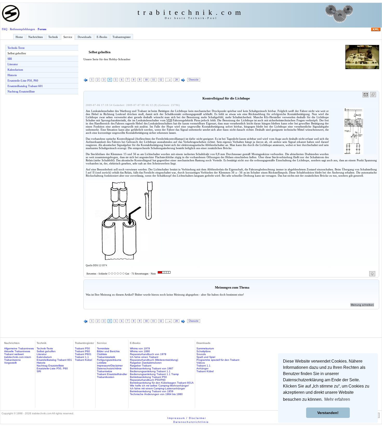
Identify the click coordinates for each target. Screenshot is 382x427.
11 (153, 79)
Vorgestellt (10, 362)
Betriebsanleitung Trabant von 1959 (151, 391)
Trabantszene (12, 359)
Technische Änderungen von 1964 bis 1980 (156, 394)
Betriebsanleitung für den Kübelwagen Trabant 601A (162, 382)
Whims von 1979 (140, 348)
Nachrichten (35, 36)
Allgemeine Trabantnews (19, 348)
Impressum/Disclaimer (110, 365)
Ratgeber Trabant (140, 365)
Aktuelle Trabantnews (17, 351)
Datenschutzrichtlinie (109, 368)
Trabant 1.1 (82, 357)
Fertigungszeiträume (109, 359)
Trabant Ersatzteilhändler (112, 374)
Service (67, 36)
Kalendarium (15, 69)
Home (19, 36)
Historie (12, 75)
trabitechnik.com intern (17, 357)
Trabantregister (122, 36)
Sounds (201, 354)
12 (161, 79)
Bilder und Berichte (108, 351)
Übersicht (194, 79)
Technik (53, 36)
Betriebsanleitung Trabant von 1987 (151, 368)
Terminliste (103, 348)
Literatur (13, 64)
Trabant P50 (82, 348)
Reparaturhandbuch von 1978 (148, 354)
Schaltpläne (203, 351)
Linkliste (102, 362)
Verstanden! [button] (328, 413)
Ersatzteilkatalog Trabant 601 (25, 86)
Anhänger (202, 368)
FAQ (4, 29)
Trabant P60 (82, 351)
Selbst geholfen (17, 53)
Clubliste (102, 354)
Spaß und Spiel (205, 357)
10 (146, 79)
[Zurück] (86, 80)
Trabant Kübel (83, 359)
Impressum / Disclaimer (186, 418)
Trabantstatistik (106, 357)
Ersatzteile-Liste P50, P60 (23, 80)
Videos (200, 362)
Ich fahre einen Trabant (144, 357)
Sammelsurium (205, 348)
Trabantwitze (104, 371)
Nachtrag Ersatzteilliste (21, 91)
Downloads (84, 36)
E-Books (102, 36)
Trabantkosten (105, 377)
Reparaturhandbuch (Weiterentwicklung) (154, 359)
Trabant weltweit (14, 354)
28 (176, 79)
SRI (10, 58)
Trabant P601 (83, 354)
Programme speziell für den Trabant (217, 359)
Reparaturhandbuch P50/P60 (148, 379)
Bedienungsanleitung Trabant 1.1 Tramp (154, 374)
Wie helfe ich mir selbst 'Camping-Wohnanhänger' (159, 385)
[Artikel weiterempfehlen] (366, 94)
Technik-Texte (16, 47)
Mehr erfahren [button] (337, 399)
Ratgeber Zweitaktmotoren (146, 362)
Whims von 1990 (140, 351)
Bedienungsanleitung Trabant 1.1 (150, 371)
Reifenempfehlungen (22, 29)
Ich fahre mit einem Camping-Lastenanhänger (157, 388)
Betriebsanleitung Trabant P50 (148, 377)
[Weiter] (183, 80)
